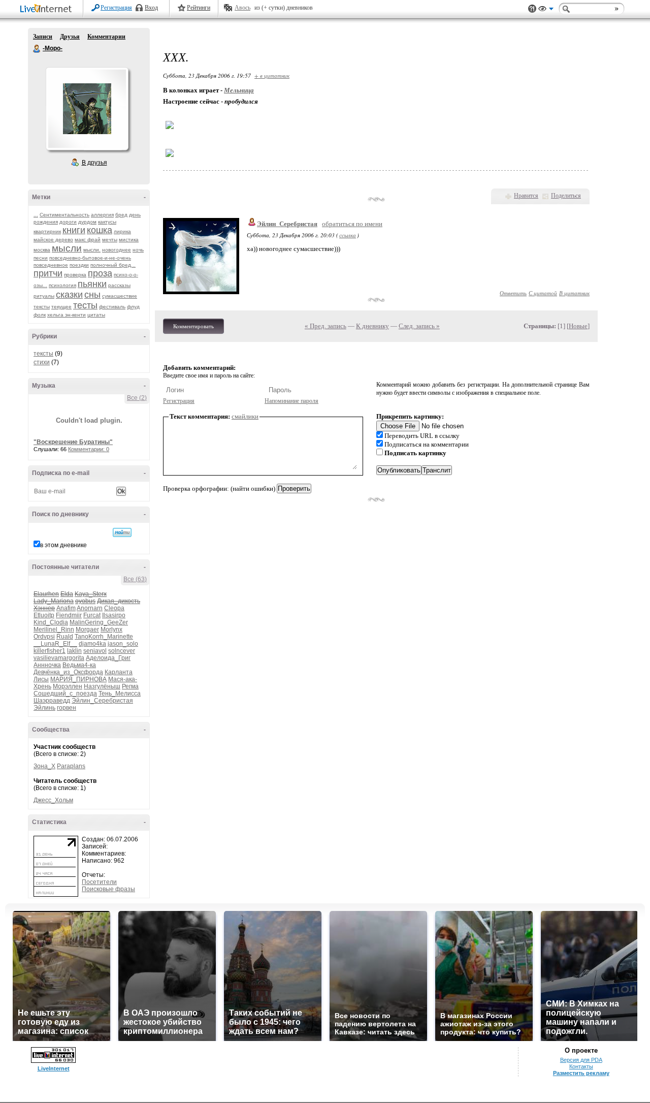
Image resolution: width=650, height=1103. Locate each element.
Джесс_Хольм (53, 800)
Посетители (99, 882)
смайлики (245, 416)
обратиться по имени (352, 224)
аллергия (102, 214)
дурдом (87, 222)
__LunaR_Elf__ (55, 643)
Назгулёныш (102, 686)
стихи (42, 362)
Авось (242, 7)
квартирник (47, 231)
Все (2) (137, 397)
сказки (69, 295)
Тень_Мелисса (120, 693)
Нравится (526, 195)
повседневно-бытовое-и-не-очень (90, 258)
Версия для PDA (581, 1060)
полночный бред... (113, 265)
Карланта (119, 672)
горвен (66, 707)
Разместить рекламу (581, 1073)
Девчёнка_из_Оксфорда (68, 672)
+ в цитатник (271, 75)
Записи (42, 36)
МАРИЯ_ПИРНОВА (78, 679)
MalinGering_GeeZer (99, 622)
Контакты (581, 1066)
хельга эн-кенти (66, 315)
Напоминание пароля (291, 400)
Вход (151, 7)
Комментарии (106, 36)
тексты (42, 306)
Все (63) (135, 579)
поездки (79, 265)
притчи (48, 273)
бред (121, 214)
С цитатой (543, 293)
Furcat (92, 615)
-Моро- (37, 49)
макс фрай (88, 239)
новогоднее (116, 250)
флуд (133, 306)
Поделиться (566, 195)
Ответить (513, 293)
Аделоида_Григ (108, 657)
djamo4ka (92, 643)
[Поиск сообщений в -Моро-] (122, 532)
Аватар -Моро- (87, 109)
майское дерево (53, 239)
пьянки (92, 284)
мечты (109, 239)
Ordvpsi (44, 636)
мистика (129, 239)
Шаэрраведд (52, 700)
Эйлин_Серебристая (102, 700)
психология (62, 285)
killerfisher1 (50, 650)
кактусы (107, 222)
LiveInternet (47, 9)
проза (100, 273)
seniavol (95, 650)
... (36, 214)
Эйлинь (44, 707)
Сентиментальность (64, 214)
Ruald (64, 636)
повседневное (51, 265)
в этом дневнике (63, 545)
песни (41, 258)
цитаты (96, 315)
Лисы (41, 679)
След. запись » (419, 326)
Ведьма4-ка (79, 665)
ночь (138, 250)
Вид (546, 10)
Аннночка (47, 665)
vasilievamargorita (59, 657)
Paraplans (71, 766)
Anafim (66, 608)
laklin (74, 650)
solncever (121, 650)
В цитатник (574, 293)
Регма (130, 686)
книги (73, 230)
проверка (75, 274)
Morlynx (111, 629)
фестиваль (112, 306)
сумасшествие (119, 296)
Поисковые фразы (108, 889)
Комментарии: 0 (88, 449)
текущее (61, 306)
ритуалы (44, 296)
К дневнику (372, 326)
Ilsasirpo (113, 615)
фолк (40, 315)
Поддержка (532, 9)
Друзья (70, 36)
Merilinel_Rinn (54, 629)
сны (92, 295)
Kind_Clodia (51, 622)
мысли (67, 248)
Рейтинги (198, 7)
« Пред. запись (325, 326)
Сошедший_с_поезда (65, 693)
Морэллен (67, 686)
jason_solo (123, 643)
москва (42, 250)
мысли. (92, 250)
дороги (68, 222)
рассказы (119, 285)
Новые (578, 326)
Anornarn (90, 608)
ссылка (347, 235)
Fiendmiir (69, 615)
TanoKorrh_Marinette (104, 636)
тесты (85, 305)
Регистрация (116, 7)
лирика (122, 231)
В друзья (94, 162)
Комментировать (193, 326)
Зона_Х (44, 766)
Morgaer (87, 629)
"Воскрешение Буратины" (73, 442)
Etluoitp (44, 615)
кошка (99, 230)
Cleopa (114, 608)
